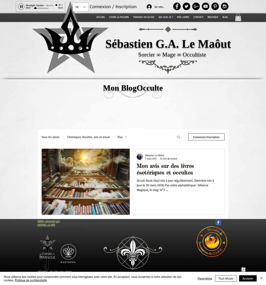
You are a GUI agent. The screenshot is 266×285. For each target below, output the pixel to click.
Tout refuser (225, 278)
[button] (238, 17)
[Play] (21, 7)
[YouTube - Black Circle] (205, 6)
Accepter (247, 278)
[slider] (61, 5)
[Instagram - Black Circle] (224, 6)
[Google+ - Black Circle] (196, 6)
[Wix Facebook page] (218, 222)
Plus (120, 137)
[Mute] (57, 5)
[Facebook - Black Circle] (177, 6)
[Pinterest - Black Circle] (215, 6)
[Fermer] (261, 278)
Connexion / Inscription (113, 6)
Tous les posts (50, 137)
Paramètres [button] (205, 278)
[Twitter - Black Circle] (186, 6)
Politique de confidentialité (31, 280)
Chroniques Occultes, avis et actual (88, 137)
